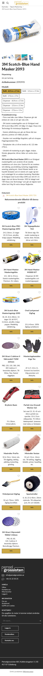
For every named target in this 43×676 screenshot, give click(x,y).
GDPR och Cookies (8, 606)
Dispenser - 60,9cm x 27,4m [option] (13, 101)
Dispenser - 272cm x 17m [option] (12, 110)
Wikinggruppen (28, 672)
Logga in (4, 594)
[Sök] (7, 3)
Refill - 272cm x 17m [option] (10, 96)
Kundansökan (9, 634)
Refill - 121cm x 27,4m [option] (30, 91)
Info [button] (11, 245)
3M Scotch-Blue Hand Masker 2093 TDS (21, 195)
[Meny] (3, 3)
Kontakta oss (6, 590)
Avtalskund (5, 603)
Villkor (4, 587)
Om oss (4, 601)
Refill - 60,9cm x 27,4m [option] (11, 91)
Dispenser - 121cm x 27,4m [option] (13, 105)
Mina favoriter (6, 592)
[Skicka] (40, 620)
